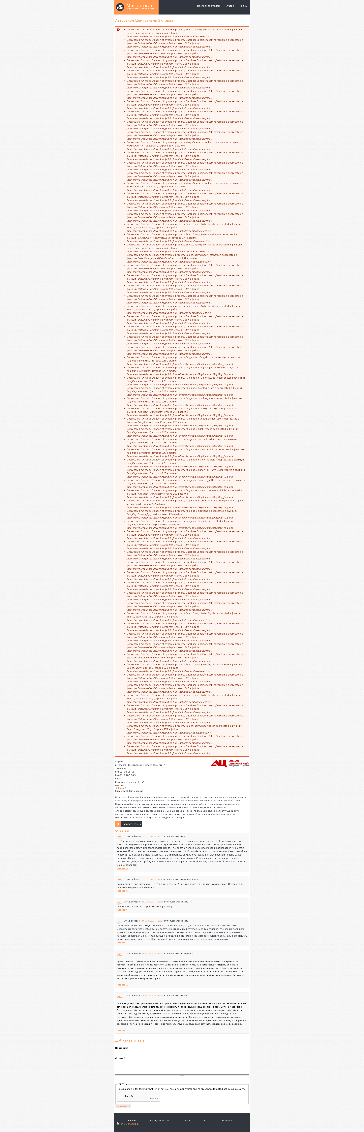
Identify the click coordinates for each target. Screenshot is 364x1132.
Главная (131, 1120)
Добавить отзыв (131, 824)
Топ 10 (243, 6)
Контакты (227, 1120)
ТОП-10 (205, 1120)
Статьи (230, 6)
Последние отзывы (208, 6)
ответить (122, 868)
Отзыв (120, 1058)
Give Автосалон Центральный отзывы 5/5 (125, 788)
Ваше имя (121, 1048)
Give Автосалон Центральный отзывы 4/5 (123, 788)
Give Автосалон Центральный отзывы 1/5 (116, 788)
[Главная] (120, 7)
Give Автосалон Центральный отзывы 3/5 (121, 788)
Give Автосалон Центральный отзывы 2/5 (118, 788)
